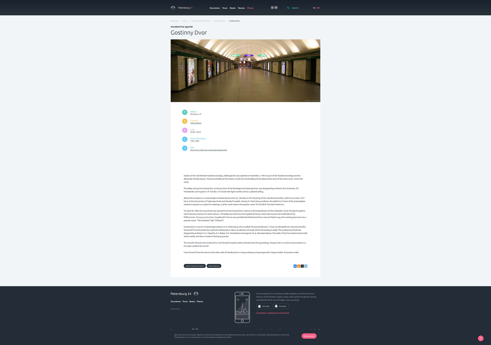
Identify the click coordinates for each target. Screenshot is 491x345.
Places (250, 7)
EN (318, 7)
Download (265, 306)
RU (314, 7)
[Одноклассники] (298, 266)
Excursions (215, 7)
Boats (233, 7)
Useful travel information (195, 266)
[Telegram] (305, 266)
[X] (302, 266)
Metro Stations (196, 123)
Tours (224, 7)
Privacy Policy (175, 309)
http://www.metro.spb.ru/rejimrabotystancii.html (208, 150)
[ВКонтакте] (295, 266)
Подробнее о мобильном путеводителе (272, 312)
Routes (241, 7)
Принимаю (309, 336)
